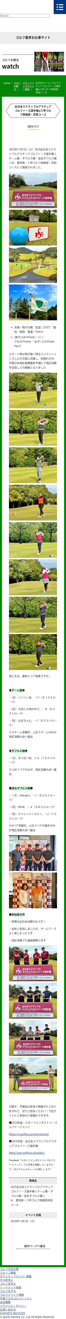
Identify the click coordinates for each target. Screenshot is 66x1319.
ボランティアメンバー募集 (16, 1276)
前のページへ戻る (34, 1246)
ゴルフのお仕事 (9, 1269)
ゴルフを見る (8, 1284)
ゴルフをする (8, 1291)
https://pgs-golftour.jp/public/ (27, 1153)
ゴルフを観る (17, 86)
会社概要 (5, 1302)
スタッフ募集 (8, 1273)
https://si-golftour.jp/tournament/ (29, 1134)
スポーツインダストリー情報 (28, 86)
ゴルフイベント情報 (12, 1295)
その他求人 (6, 1280)
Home (7, 83)
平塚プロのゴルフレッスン (16, 1299)
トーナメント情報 (10, 1288)
